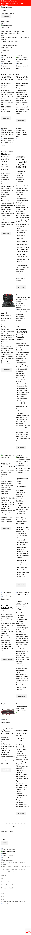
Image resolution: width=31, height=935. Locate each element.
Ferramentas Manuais (7, 92)
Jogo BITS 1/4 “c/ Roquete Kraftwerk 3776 (7, 731)
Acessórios (4, 83)
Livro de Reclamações (7, 885)
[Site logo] (7, 7)
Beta (9, 83)
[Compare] (3, 71)
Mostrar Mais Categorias (10, 45)
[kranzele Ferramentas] (15, 853)
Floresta (3, 94)
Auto (17, 83)
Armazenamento (6, 325)
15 (14, 826)
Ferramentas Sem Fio (7, 186)
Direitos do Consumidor (8, 882)
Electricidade (5, 90)
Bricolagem (4, 86)
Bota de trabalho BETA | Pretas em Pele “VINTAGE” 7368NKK (22, 736)
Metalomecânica (6, 100)
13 (24, 823)
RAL (2, 878)
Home (3, 37)
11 (18, 823)
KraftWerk (19, 358)
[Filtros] (2, 907)
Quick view (3, 122)
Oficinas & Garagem (23, 37)
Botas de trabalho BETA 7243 (7, 608)
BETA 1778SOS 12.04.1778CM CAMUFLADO (7, 77)
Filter (5, 843)
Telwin (25, 630)
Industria (9, 94)
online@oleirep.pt (11, 1)
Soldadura (4, 633)
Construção (4, 88)
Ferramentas (5, 329)
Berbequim (19, 173)
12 (21, 823)
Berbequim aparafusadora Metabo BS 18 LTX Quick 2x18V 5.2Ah (21, 162)
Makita (23, 513)
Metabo (3, 196)
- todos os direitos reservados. (13, 901)
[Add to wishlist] (3, 114)
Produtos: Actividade (11, 37)
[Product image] (8, 66)
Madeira (3, 98)
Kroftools (12, 335)
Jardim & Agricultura (7, 96)
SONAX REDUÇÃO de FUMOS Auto (22, 77)
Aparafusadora (5, 173)
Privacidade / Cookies (7, 888)
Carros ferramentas (21, 348)
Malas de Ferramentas (7, 339)
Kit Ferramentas (20, 356)
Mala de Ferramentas (7, 337)
